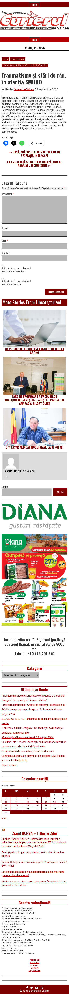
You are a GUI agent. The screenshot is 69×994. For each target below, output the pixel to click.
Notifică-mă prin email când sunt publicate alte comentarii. (16, 270)
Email (5, 240)
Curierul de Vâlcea (39, 990)
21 (46, 805)
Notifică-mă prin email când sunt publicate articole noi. (16, 283)
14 (46, 802)
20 (37, 805)
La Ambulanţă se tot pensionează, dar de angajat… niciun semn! (34, 164)
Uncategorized (17, 59)
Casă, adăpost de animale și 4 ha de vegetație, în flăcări (36, 154)
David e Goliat (10, 765)
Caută (5, 486)
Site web (5, 252)
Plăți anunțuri (34, 970)
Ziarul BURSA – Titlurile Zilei (34, 833)
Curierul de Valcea (24, 89)
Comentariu (8, 193)
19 (28, 805)
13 (37, 802)
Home (5, 59)
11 (16, 802)
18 (16, 805)
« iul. (4, 818)
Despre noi (34, 960)
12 (28, 802)
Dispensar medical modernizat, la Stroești (34, 447)
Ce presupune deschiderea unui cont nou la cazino (34, 351)
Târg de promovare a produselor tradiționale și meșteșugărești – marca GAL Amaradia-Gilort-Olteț (34, 399)
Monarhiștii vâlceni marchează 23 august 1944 (28, 737)
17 (6, 805)
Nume (5, 228)
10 (6, 802)
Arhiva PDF (34, 962)
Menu (34, 4)
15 (54, 802)
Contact (34, 968)
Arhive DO (34, 965)
